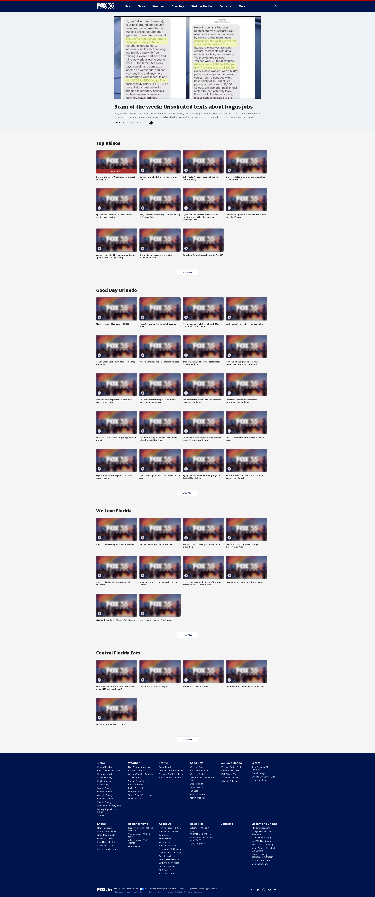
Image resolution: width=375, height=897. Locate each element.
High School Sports (261, 780)
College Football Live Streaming (261, 832)
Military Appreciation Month (107, 810)
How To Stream (104, 827)
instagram (263, 889)
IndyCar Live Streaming (262, 844)
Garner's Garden (197, 787)
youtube (269, 889)
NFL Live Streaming (261, 827)
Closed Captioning (167, 866)
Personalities (165, 838)
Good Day (196, 763)
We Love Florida (197, 767)
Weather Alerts (135, 770)
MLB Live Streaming (261, 837)
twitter (257, 889)
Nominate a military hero (109, 805)
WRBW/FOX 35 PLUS (169, 863)
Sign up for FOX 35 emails (171, 849)
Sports (256, 763)
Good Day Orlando (106, 835)
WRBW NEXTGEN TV (169, 859)
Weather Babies (197, 774)
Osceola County (104, 795)
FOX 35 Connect (197, 843)
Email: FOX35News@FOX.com (201, 832)
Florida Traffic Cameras (170, 777)
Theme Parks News (230, 770)
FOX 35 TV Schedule (106, 831)
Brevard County (104, 777)
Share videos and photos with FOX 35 (201, 839)
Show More (187, 272)
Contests (227, 823)
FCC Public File (166, 870)
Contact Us (164, 835)
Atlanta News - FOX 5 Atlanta (138, 841)
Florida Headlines (105, 767)
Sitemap (101, 815)
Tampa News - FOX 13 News (139, 835)
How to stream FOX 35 (170, 827)
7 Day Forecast (135, 777)
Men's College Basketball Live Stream (263, 849)
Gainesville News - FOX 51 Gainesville (140, 829)
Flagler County (104, 781)
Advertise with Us (167, 856)
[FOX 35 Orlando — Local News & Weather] (107, 6)
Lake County (103, 784)
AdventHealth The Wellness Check (203, 779)
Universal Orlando (229, 781)
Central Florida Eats (106, 849)
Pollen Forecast (135, 788)
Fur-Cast (194, 790)
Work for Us (164, 842)
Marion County (104, 788)
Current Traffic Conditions (171, 770)
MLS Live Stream (260, 863)
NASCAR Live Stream (261, 841)
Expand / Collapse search (276, 6)
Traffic (163, 763)
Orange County (104, 791)
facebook (252, 889)
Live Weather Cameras (139, 767)
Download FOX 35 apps (170, 852)
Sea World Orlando (230, 777)
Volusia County (104, 802)
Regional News (138, 823)
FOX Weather (134, 791)
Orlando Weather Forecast (140, 774)
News (101, 763)
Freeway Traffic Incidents (171, 774)
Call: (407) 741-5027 (199, 827)
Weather (134, 763)
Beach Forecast (135, 784)
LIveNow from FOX (106, 845)
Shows (101, 823)
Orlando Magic (258, 773)
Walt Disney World (229, 774)
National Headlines (106, 774)
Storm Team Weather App (140, 795)
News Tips (196, 823)
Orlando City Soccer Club (263, 776)
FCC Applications (167, 873)
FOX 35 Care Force (199, 770)
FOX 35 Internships (168, 845)
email (275, 889)
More (242, 6)
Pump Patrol (165, 767)
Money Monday (197, 797)
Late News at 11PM (106, 842)
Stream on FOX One (264, 823)
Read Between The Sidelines (261, 768)
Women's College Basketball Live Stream (262, 855)
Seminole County (105, 798)
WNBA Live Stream (261, 860)
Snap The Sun (134, 798)
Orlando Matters (105, 838)
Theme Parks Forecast (139, 781)
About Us (165, 823)
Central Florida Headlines (109, 770)
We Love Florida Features (233, 767)
